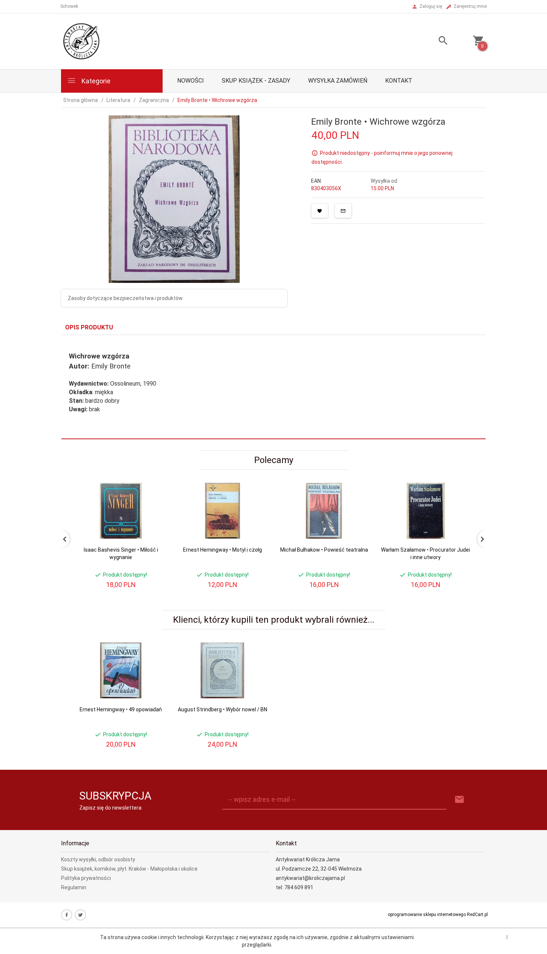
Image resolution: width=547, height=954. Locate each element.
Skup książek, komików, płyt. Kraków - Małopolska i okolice (129, 869)
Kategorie (95, 81)
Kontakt (398, 80)
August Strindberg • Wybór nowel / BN (222, 709)
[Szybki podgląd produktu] (154, 486)
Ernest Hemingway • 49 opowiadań (121, 709)
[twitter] (80, 915)
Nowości (190, 80)
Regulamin (73, 887)
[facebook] (66, 915)
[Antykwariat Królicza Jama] (81, 41)
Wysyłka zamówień (337, 80)
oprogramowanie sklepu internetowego (427, 914)
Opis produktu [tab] (89, 327)
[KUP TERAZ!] (153, 524)
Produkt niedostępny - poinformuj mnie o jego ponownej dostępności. (381, 157)
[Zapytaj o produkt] (343, 211)
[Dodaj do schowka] (319, 211)
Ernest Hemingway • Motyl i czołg (222, 550)
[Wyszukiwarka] (434, 41)
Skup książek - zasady (256, 80)
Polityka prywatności (86, 878)
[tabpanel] (273, 387)
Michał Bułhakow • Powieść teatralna (324, 550)
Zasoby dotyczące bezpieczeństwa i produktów (125, 298)
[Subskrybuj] (459, 800)
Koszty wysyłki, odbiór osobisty (98, 859)
